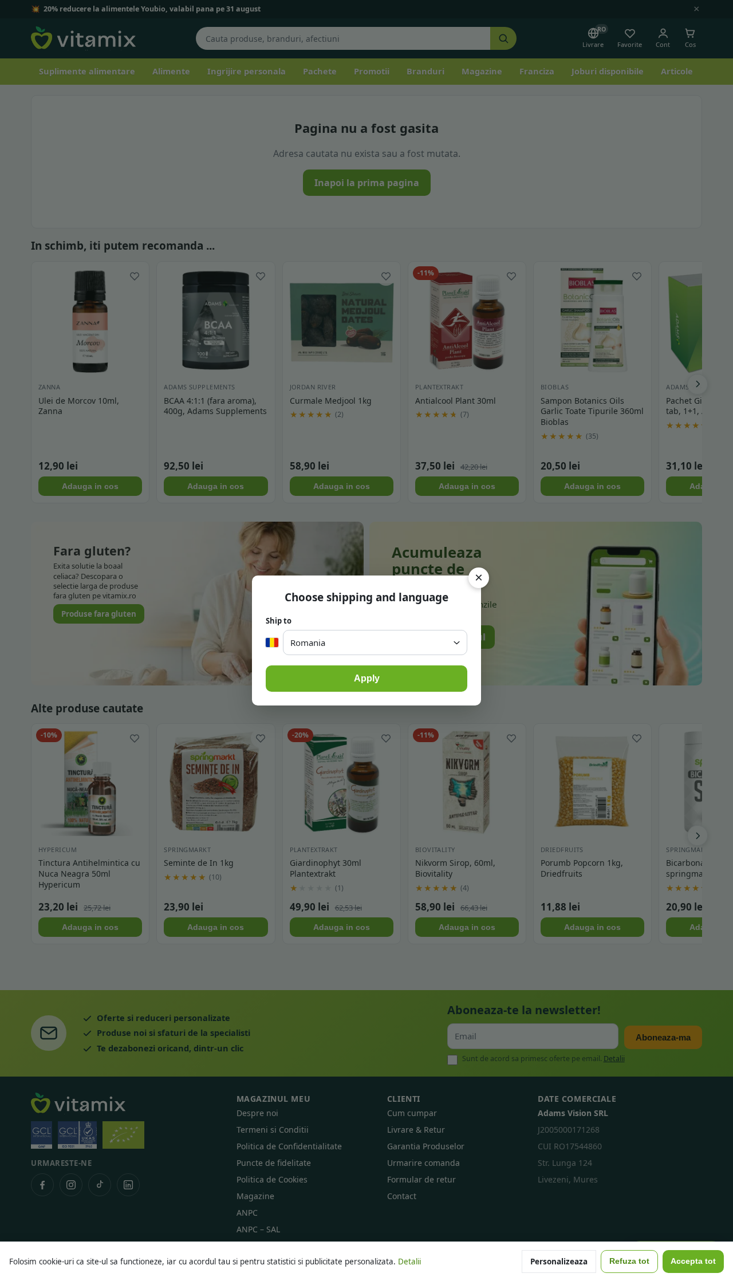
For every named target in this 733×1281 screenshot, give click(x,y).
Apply (367, 678)
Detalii (409, 1261)
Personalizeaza (559, 1261)
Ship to (278, 621)
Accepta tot (693, 1261)
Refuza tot (629, 1261)
